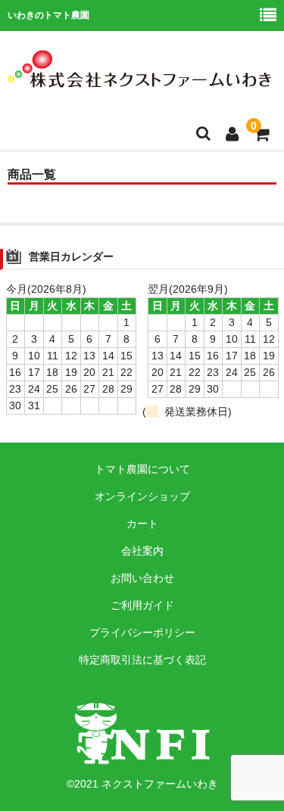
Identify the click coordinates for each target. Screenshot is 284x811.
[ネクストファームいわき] (140, 78)
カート (142, 523)
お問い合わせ (142, 578)
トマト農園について (142, 469)
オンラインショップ (142, 496)
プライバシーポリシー (142, 632)
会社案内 (142, 551)
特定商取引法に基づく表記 (142, 660)
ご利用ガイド (142, 605)
